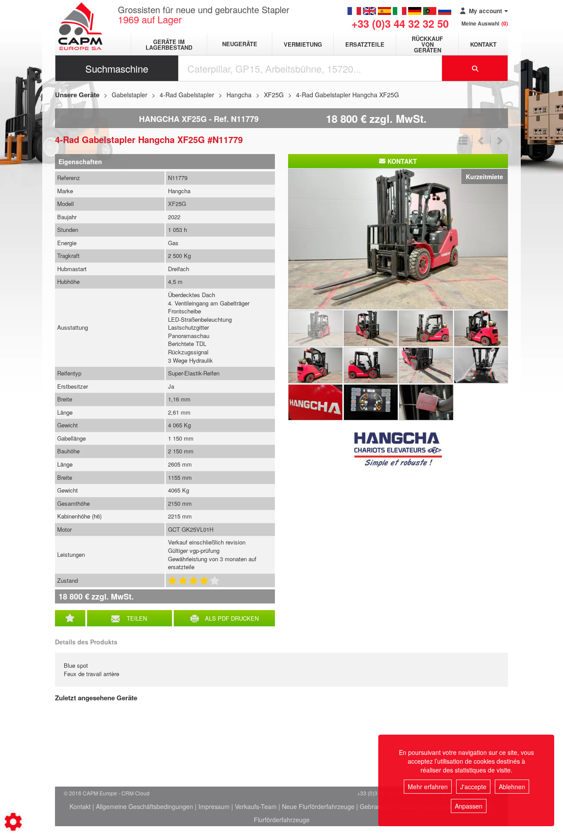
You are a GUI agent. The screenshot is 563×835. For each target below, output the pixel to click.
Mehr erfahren (428, 786)
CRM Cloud (135, 793)
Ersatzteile (364, 44)
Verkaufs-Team (256, 806)
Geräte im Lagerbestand (169, 44)
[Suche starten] (475, 68)
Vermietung (303, 44)
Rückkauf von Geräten (427, 44)
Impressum (214, 806)
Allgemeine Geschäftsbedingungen (144, 806)
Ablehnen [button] (512, 786)
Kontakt (483, 44)
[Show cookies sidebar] (13, 822)
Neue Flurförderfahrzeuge (318, 806)
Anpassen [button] (469, 806)
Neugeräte (239, 44)
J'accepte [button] (473, 786)
